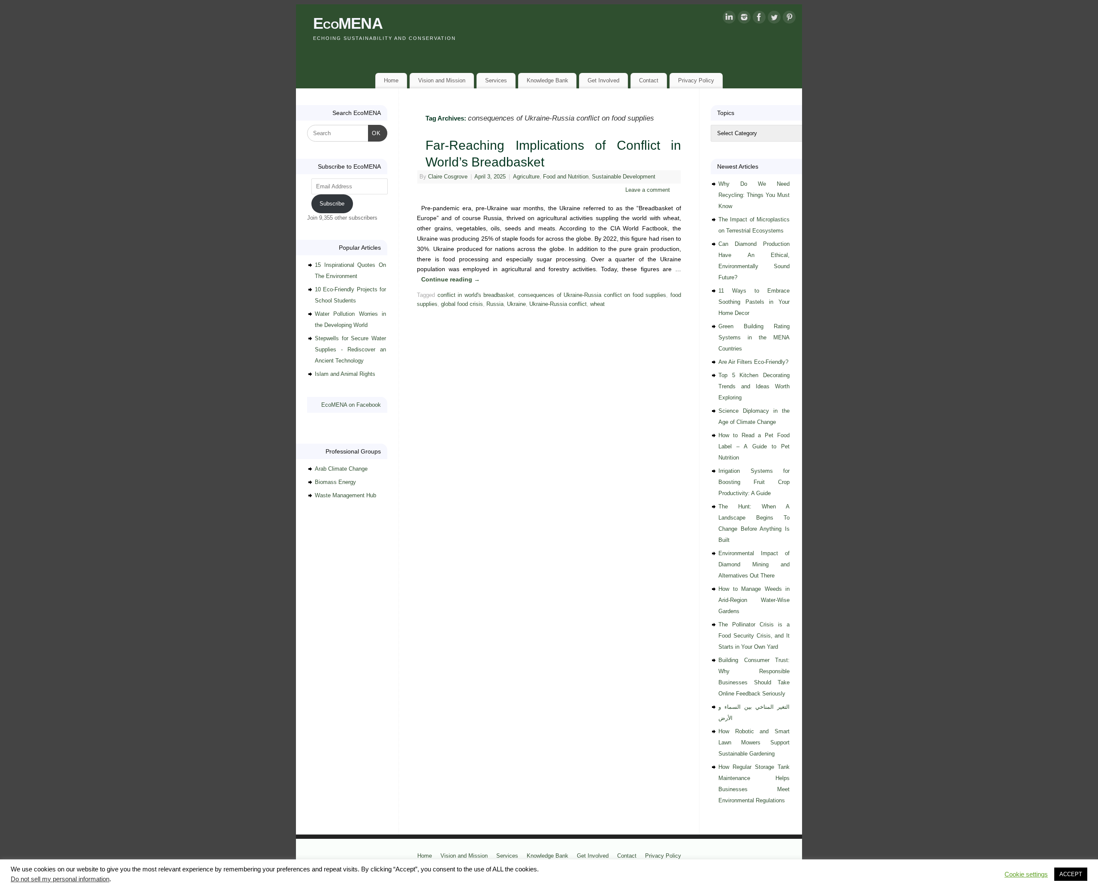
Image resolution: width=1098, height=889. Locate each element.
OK (374, 133)
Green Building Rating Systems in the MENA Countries (754, 337)
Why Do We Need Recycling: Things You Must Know (754, 195)
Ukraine (516, 304)
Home (391, 80)
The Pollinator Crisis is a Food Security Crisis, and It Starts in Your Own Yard (754, 635)
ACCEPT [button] (1070, 874)
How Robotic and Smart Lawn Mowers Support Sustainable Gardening (754, 742)
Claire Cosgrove (448, 177)
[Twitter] (774, 19)
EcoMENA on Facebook (351, 405)
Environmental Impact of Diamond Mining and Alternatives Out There (754, 564)
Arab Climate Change (341, 469)
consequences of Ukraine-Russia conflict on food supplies (592, 295)
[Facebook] (759, 19)
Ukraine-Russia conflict (558, 304)
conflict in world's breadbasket (475, 295)
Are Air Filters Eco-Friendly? (753, 362)
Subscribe (332, 203)
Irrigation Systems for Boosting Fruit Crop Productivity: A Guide (754, 482)
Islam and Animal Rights (345, 374)
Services (496, 80)
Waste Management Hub (345, 495)
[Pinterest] (789, 19)
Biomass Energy (335, 482)
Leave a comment (647, 190)
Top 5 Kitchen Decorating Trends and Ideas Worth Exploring (754, 386)
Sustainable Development (623, 177)
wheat (597, 304)
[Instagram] (744, 19)
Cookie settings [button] (1026, 874)
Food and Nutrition (565, 177)
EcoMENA (348, 23)
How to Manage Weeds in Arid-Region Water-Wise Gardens (754, 600)
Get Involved (603, 80)
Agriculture (526, 177)
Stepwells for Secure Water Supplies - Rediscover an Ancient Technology (350, 349)
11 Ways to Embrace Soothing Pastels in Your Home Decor (754, 301)
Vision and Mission (441, 80)
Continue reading (450, 279)
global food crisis (462, 304)
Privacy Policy (696, 80)
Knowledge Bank (547, 80)
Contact (648, 80)
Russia (495, 304)
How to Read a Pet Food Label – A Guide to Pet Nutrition (754, 446)
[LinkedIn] (729, 19)
